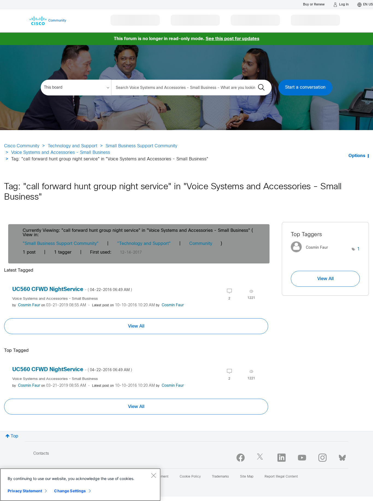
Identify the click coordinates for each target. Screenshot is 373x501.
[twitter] (261, 458)
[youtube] (302, 458)
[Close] (153, 475)
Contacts (41, 453)
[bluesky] (342, 456)
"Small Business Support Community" (61, 244)
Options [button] (356, 156)
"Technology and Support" (144, 244)
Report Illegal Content (281, 476)
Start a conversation (305, 87)
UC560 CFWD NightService (72, 289)
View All (136, 326)
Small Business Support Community (141, 146)
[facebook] (240, 458)
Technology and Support (72, 146)
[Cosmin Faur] (311, 253)
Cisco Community (21, 146)
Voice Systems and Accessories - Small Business (60, 153)
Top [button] (14, 436)
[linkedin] (281, 458)
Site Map (246, 476)
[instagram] (322, 458)
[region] (80, 484)
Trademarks (220, 476)
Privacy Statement (25, 490)
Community (200, 244)
